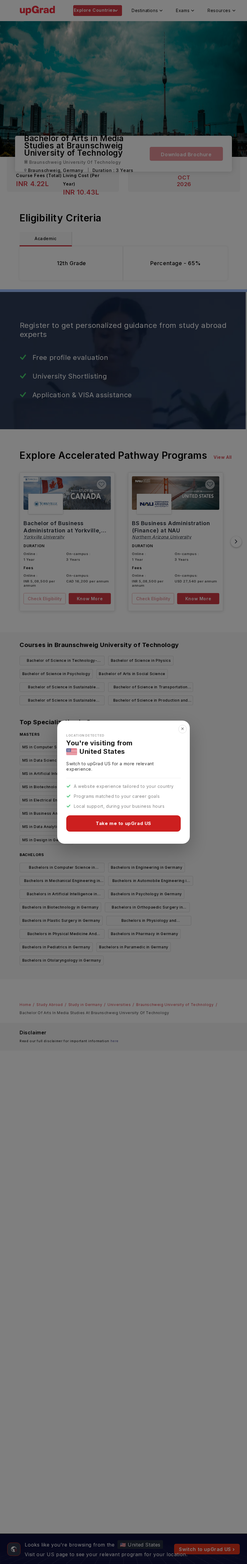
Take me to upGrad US (123, 823)
